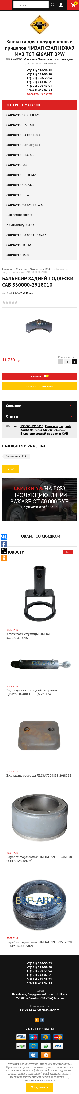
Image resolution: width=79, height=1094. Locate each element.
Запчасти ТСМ (17, 254)
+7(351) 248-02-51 (39, 82)
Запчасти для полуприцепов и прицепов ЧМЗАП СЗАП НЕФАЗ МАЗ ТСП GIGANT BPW (39, 47)
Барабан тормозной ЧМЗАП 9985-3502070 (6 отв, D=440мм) (39, 944)
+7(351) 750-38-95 (39, 70)
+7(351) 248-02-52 (39, 90)
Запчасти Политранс (23, 145)
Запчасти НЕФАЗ (20, 155)
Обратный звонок (39, 94)
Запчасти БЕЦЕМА (21, 174)
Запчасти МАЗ (17, 165)
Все (68, 552)
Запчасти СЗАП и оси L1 (25, 115)
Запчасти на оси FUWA (24, 205)
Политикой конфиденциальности (49, 1073)
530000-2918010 (31, 426)
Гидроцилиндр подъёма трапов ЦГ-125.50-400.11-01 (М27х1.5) (32, 692)
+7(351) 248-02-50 (39, 74)
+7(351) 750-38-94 (39, 78)
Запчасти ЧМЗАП (20, 125)
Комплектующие (20, 225)
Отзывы (12, 416)
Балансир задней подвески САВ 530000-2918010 (45, 428)
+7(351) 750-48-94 (39, 86)
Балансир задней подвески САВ (44, 433)
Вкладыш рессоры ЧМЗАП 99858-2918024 (38, 775)
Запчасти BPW (17, 195)
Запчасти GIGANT (20, 185)
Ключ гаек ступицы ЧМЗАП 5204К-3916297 (29, 636)
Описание (13, 405)
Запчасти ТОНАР (19, 245)
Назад (10, 469)
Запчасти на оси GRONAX (26, 235)
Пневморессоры (19, 214)
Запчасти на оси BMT (23, 135)
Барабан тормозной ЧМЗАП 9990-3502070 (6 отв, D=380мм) (39, 859)
